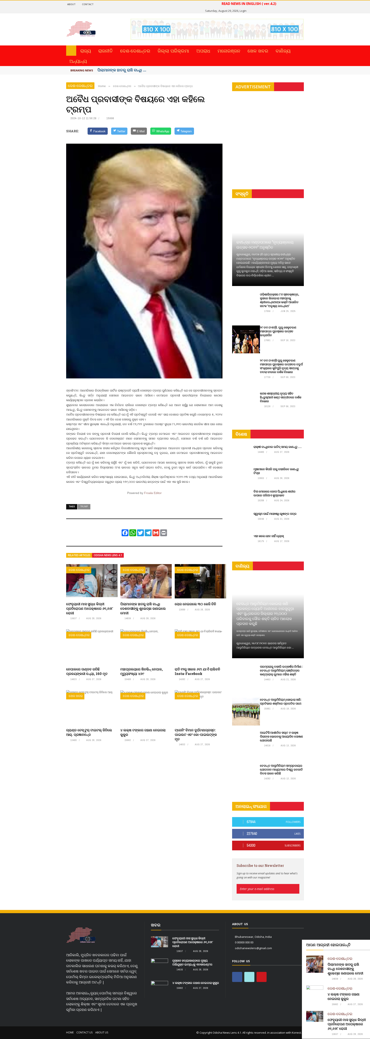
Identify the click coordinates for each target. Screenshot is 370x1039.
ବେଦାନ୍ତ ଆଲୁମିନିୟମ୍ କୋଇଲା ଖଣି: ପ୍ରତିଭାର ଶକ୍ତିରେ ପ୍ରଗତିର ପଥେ (280, 701)
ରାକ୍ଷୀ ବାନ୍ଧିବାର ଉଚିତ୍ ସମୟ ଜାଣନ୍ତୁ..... (278, 447)
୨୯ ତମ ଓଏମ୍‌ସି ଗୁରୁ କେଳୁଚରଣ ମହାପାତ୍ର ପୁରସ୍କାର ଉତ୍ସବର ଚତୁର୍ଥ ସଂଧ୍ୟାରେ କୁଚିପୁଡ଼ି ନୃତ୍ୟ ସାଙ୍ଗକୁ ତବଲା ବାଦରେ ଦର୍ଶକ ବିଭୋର (281, 366)
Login (243, 11)
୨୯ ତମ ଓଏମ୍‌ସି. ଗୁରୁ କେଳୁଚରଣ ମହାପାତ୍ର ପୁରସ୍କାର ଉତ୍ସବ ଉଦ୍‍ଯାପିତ (278, 331)
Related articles (79, 555)
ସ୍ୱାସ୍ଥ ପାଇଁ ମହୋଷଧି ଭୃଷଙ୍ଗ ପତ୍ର (275, 514)
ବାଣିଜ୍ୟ (283, 50)
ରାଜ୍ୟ (85, 50)
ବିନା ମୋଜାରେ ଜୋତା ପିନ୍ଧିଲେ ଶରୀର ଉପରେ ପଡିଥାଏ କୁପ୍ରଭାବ (274, 493)
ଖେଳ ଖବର (258, 50)
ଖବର (155, 925)
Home (70, 1032)
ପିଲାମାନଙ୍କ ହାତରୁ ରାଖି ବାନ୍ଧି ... (121, 69)
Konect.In (298, 1032)
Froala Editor (153, 493)
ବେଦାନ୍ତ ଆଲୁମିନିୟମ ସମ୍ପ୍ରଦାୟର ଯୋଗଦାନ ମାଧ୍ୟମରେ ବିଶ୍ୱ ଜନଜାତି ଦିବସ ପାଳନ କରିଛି (281, 769)
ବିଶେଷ (241, 434)
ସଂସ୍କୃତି (242, 194)
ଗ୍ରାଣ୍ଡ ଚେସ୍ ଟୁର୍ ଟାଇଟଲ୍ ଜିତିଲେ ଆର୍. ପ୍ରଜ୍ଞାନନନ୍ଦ (89, 732)
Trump (84, 506)
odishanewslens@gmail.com (253, 948)
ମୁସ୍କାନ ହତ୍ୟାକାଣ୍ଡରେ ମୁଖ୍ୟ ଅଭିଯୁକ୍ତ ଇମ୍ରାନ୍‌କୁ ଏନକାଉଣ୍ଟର (192, 962)
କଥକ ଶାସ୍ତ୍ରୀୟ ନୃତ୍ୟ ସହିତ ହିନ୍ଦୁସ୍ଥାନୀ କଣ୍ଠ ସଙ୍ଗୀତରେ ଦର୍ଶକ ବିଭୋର (280, 397)
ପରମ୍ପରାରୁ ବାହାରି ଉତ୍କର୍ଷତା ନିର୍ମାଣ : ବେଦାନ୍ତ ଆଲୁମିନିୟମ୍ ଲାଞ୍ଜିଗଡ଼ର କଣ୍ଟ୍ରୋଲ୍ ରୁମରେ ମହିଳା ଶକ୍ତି (281, 670)
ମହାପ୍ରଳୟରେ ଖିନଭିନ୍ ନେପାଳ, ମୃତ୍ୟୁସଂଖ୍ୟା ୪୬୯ (141, 671)
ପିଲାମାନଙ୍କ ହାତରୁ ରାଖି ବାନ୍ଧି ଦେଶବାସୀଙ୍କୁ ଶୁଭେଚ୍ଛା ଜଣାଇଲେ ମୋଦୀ (143, 608)
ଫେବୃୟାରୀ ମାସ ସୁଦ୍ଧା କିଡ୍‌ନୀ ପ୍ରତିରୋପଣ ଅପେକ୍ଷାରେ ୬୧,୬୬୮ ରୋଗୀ (89, 608)
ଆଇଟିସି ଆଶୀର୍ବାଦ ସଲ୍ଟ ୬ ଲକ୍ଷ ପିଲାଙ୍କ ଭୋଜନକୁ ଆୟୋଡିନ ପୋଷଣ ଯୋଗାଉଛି (281, 736)
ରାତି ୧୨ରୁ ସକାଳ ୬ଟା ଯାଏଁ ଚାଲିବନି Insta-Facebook (197, 671)
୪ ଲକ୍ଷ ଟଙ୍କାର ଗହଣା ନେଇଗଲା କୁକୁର (143, 732)
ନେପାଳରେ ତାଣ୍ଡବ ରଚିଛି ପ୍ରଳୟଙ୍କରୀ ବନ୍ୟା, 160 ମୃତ (86, 671)
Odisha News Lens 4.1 (108, 555)
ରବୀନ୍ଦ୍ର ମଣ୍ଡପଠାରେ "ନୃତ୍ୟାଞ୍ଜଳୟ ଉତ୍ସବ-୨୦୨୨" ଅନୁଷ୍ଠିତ (265, 244)
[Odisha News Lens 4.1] (81, 935)
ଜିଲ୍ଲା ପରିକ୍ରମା (173, 50)
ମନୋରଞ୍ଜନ (229, 50)
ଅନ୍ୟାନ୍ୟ (78, 61)
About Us (101, 1032)
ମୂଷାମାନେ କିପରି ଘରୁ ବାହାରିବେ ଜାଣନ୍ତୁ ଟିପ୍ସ (276, 471)
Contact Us (84, 1032)
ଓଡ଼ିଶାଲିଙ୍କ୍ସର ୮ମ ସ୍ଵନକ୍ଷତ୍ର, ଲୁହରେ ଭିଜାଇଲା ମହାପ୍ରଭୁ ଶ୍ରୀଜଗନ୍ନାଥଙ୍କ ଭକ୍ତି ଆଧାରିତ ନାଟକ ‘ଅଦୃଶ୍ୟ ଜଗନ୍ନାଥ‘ (279, 300)
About (71, 4)
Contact (88, 4)
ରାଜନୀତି (105, 50)
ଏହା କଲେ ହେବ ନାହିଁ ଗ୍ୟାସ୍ (269, 536)
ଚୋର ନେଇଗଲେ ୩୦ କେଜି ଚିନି (195, 604)
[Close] (366, 944)
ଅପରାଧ (203, 50)
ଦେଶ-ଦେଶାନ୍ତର (135, 50)
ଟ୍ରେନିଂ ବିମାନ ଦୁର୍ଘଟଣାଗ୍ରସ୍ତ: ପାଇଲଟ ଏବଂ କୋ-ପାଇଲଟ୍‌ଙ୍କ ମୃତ (196, 734)
